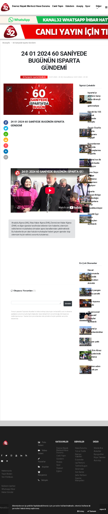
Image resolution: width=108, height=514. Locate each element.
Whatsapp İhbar (8, 489)
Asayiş (79, 6)
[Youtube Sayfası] (17, 455)
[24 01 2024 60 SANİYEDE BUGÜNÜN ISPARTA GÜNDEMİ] (38, 99)
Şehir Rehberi (81, 475)
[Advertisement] (29, 150)
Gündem (69, 6)
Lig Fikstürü (80, 463)
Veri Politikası (7, 477)
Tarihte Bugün (81, 466)
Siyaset (59, 468)
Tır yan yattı (93, 341)
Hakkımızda (7, 471)
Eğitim (59, 471)
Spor (87, 6)
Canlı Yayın (57, 6)
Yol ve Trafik (80, 451)
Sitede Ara (98, 448)
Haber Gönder (8, 492)
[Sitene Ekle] (8, 461)
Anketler (97, 451)
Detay (81, 511)
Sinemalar (79, 469)
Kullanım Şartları (8, 486)
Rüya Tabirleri (99, 457)
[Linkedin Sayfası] (22, 455)
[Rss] (27, 455)
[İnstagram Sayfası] (12, 455)
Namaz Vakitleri (78, 455)
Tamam (92, 511)
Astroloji (97, 460)
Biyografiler (99, 454)
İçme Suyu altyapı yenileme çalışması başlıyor (93, 179)
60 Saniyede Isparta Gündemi (24, 43)
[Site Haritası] (3, 461)
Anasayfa (6, 43)
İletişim (44, 480)
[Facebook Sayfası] (2, 455)
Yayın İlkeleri (7, 474)
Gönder (68, 304)
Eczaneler (79, 459)
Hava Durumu (81, 448)
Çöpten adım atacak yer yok (94, 369)
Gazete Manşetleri (79, 479)
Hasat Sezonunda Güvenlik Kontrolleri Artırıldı (93, 276)
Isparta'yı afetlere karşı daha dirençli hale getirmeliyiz (94, 99)
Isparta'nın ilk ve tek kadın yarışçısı (94, 163)
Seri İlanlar (79, 472)
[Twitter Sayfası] (7, 455)
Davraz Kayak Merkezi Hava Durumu (31, 6)
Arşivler (45, 467)
